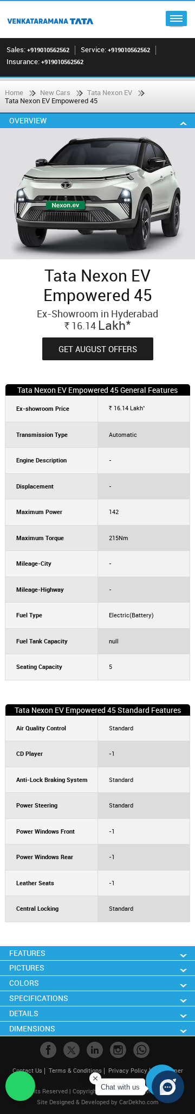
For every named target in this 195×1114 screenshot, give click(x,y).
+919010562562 (48, 50)
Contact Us (27, 1070)
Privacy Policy (127, 1070)
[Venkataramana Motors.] (50, 19)
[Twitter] (71, 1050)
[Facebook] (48, 1050)
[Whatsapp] (141, 1050)
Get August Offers (97, 348)
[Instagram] (118, 1050)
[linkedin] (95, 1050)
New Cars (55, 92)
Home (14, 92)
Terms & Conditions (75, 1070)
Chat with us (120, 1087)
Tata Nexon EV (109, 92)
